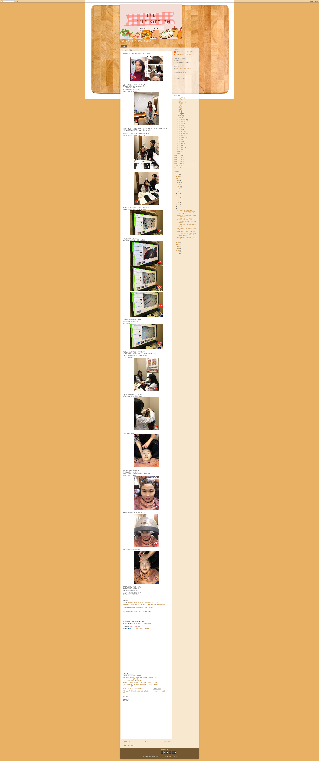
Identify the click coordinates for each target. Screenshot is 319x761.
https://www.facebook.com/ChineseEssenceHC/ (142, 607)
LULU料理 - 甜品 (178, 131)
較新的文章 (126, 742)
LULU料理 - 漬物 (178, 127)
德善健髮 (146, 691)
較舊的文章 (167, 742)
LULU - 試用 (161, 691)
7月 (179, 195)
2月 (179, 206)
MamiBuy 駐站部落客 (141, 677)
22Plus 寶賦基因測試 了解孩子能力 (186, 231)
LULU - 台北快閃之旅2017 (181, 98)
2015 (177, 246)
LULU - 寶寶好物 (178, 102)
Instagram (132, 675)
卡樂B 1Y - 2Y (178, 157)
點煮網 (137, 680)
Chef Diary (143, 680)
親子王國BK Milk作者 (128, 677)
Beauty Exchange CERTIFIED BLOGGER (134, 684)
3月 (179, 204)
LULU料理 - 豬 (178, 141)
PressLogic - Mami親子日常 (130, 679)
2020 (177, 178)
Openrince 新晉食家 (128, 682)
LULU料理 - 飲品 (178, 147)
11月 (179, 187)
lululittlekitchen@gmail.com (143, 623)
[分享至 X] (156, 689)
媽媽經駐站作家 (153, 677)
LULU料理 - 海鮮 (178, 123)
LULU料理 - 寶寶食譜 (180, 119)
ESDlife (149, 679)
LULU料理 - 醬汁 (178, 143)
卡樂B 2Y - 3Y (178, 159)
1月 (179, 208)
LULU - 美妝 (154, 691)
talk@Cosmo (132, 686)
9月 (179, 191)
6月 (179, 197)
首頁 (124, 46)
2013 (177, 251)
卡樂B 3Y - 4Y (178, 161)
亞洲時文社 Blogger (152, 684)
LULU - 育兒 (177, 108)
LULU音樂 (177, 151)
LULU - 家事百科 (178, 100)
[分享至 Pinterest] (160, 689)
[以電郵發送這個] (153, 689)
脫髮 (142, 691)
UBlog (155, 682)
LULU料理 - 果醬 (178, 121)
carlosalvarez (161, 756)
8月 (179, 193)
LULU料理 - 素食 (178, 135)
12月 (179, 184)
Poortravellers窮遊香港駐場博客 (144, 682)
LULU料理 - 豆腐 (178, 139)
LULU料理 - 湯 (178, 125)
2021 (177, 176)
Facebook (138, 675)
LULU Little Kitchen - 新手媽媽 (184, 52)
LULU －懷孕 (177, 118)
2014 (177, 248)
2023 (177, 174)
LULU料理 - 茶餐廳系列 (180, 137)
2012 (177, 253)
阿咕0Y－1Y (177, 167)
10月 (179, 189)
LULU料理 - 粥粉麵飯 (180, 133)
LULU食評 (177, 153)
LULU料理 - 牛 (178, 129)
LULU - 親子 (177, 110)
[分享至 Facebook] (158, 689)
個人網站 (125, 675)
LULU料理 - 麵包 (178, 149)
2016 (177, 244)
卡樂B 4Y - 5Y (178, 163)
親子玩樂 (176, 165)
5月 (179, 200)
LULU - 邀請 (177, 114)
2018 (177, 182)
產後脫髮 (137, 691)
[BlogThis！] (155, 689)
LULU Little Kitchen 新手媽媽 (141, 628)
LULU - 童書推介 (178, 104)
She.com (125, 686)
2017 (177, 242)
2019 (177, 180)
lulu (150, 691)
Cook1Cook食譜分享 (128, 680)
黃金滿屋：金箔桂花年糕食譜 (184, 219)
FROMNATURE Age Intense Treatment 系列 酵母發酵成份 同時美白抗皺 (186, 212)
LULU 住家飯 (177, 116)
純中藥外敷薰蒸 (130, 691)
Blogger (172, 756)
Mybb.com (142, 679)
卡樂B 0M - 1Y (178, 155)
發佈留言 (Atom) (130, 745)
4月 (179, 202)
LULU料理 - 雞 (178, 145)
